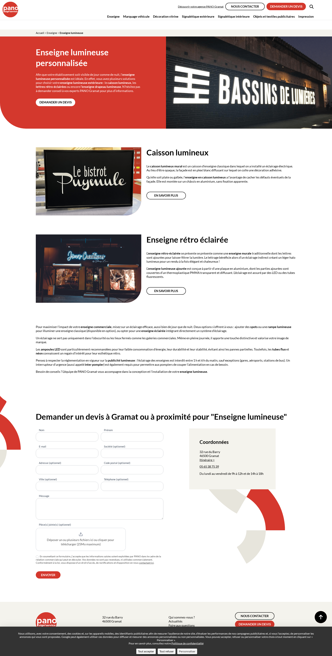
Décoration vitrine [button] (165, 16)
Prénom (108, 430)
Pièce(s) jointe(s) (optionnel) (55, 524)
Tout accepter (146, 651)
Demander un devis (286, 6)
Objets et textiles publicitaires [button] (274, 16)
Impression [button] (306, 16)
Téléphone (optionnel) (116, 479)
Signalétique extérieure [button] (198, 16)
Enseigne (52, 32)
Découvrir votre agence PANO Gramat (201, 6)
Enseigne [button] (113, 16)
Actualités (175, 621)
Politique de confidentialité (187, 643)
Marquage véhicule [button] (136, 16)
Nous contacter (245, 6)
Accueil (40, 32)
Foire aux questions (182, 625)
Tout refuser (166, 651)
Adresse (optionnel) (50, 462)
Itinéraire (206, 460)
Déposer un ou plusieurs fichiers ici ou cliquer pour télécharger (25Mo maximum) (81, 542)
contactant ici (146, 562)
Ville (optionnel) (48, 479)
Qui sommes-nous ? (182, 617)
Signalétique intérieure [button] (234, 16)
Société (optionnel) (114, 446)
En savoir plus (166, 195)
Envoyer (48, 575)
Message (44, 495)
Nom (41, 430)
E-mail (42, 446)
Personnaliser (187, 651)
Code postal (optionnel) (117, 462)
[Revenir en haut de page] (321, 617)
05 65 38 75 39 (209, 466)
